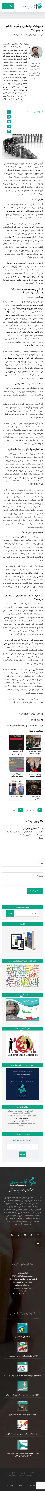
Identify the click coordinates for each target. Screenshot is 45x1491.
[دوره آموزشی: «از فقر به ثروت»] (22, 1084)
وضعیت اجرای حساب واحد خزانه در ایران (22, 1414)
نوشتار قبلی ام (20, 537)
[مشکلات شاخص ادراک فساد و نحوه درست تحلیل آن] (23, 1425)
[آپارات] (25, 1235)
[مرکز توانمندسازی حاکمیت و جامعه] (33, 5)
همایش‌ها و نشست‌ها (22, 1288)
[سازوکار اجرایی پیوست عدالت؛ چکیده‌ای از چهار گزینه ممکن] (23, 1367)
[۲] (8, 312)
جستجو (10, 913)
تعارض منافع (23, 1273)
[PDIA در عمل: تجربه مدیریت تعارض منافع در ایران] (23, 1386)
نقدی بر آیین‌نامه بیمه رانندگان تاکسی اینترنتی (21, 1115)
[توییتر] (38, 1244)
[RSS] (12, 1235)
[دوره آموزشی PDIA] (22, 1045)
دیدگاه (40, 838)
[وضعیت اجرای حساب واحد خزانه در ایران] (23, 1406)
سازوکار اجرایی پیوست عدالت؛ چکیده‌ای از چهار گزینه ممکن (22, 1375)
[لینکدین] (19, 1235)
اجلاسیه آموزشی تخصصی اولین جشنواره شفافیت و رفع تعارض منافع (21, 1112)
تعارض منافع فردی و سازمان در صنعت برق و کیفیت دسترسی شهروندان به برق (22, 1454)
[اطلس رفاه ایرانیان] (22, 1009)
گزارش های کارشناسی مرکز (22, 1282)
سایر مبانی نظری (30, 810)
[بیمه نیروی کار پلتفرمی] (23, 1328)
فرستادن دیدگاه (35, 890)
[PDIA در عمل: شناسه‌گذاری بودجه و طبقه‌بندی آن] (23, 1347)
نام (41, 863)
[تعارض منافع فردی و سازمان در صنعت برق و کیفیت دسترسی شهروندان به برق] (23, 1445)
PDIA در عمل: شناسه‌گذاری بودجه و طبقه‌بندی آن (22, 1356)
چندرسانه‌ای (22, 1291)
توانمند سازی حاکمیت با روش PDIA (22, 1279)
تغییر (14, 810)
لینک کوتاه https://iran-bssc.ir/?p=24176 (25, 725)
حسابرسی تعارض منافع (21, 1118)
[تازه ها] (22, 940)
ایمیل (40, 876)
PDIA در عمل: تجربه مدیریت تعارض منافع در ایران (22, 1395)
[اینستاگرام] (38, 1235)
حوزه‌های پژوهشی (22, 1285)
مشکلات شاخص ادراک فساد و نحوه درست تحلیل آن (23, 1434)
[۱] (17, 308)
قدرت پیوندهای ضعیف (27, 308)
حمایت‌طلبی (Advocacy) (22, 1276)
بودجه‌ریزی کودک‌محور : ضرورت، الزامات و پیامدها (21, 1124)
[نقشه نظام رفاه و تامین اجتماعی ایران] (22, 975)
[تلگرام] (31, 1235)
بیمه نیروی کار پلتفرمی (21, 1120)
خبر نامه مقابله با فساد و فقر (23, 1294)
